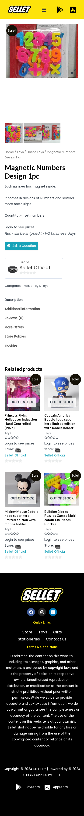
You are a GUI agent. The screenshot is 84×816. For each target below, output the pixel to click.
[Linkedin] (53, 612)
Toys (20, 152)
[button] (44, 10)
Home (9, 152)
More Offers (14, 327)
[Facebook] (31, 612)
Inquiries (11, 345)
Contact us (56, 639)
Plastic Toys (35, 152)
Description (14, 300)
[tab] (42, 299)
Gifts (57, 632)
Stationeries (29, 639)
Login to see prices (20, 227)
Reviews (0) (14, 318)
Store (27, 632)
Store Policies (15, 336)
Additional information (22, 309)
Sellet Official (35, 268)
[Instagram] (42, 612)
